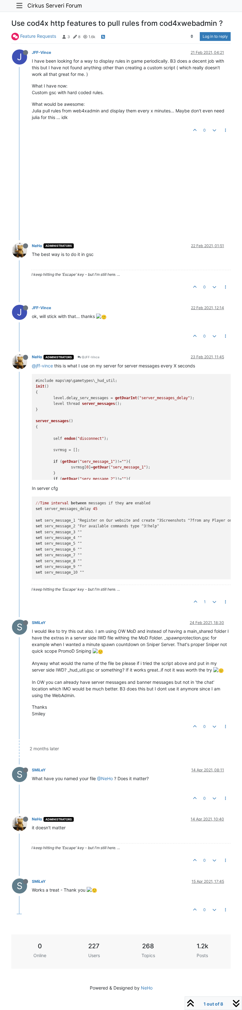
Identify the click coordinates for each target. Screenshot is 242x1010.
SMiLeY (39, 622)
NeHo (37, 245)
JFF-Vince (41, 52)
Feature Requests (38, 36)
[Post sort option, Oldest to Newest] (192, 36)
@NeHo (105, 778)
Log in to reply (215, 36)
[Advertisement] (117, 182)
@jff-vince (42, 365)
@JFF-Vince (90, 357)
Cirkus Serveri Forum (54, 5)
